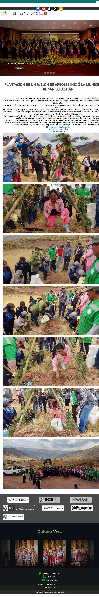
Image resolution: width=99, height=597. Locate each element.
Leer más (20, 52)
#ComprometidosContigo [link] (58, 111)
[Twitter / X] (55, 9)
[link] (58, 109)
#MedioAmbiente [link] (58, 113)
